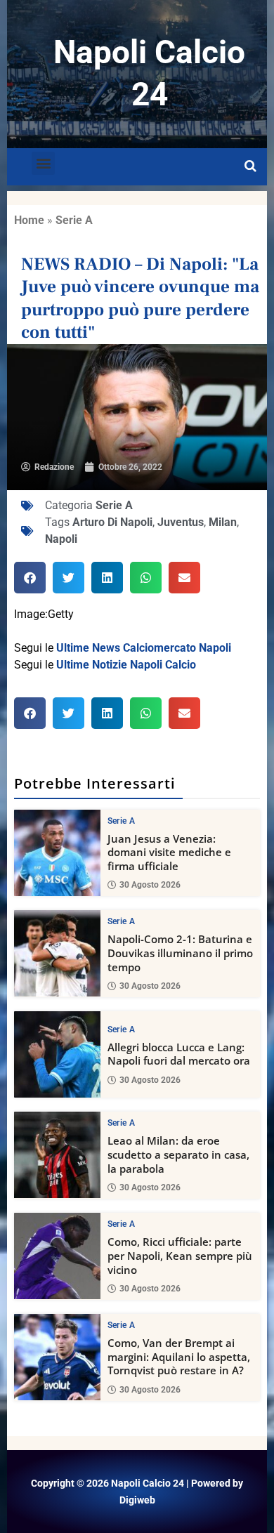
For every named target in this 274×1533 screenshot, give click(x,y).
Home (29, 220)
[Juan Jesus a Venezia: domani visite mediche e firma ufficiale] (57, 853)
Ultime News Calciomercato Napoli (143, 647)
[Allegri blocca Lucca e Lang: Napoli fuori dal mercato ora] (57, 1054)
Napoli (61, 539)
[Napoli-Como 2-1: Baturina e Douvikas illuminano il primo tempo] (57, 953)
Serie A (74, 220)
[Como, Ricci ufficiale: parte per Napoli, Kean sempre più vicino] (57, 1256)
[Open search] (250, 166)
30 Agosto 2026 (150, 885)
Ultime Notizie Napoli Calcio (126, 664)
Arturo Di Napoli (112, 522)
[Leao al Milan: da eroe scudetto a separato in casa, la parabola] (57, 1155)
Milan (223, 522)
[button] (43, 163)
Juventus (180, 522)
